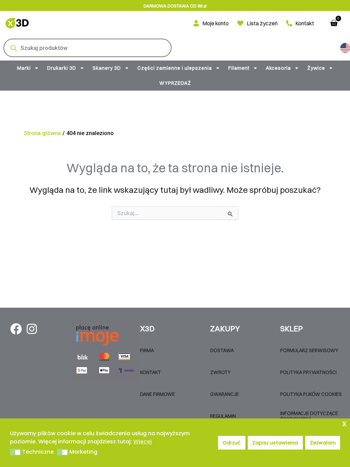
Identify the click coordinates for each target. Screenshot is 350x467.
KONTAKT (150, 372)
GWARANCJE (224, 394)
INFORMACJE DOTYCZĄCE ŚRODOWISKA (309, 416)
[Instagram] (32, 329)
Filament (239, 68)
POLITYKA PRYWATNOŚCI (308, 372)
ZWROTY (220, 372)
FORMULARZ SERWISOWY (309, 350)
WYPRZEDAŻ (175, 83)
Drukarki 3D (61, 68)
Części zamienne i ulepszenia (174, 68)
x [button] (344, 423)
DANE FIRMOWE (157, 394)
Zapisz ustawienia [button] (275, 442)
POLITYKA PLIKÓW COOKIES (311, 394)
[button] (345, 48)
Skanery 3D (107, 68)
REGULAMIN (223, 416)
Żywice (316, 68)
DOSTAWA (222, 350)
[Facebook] (16, 329)
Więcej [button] (142, 441)
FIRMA (147, 350)
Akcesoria (278, 68)
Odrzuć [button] (232, 442)
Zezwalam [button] (323, 442)
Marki (24, 68)
